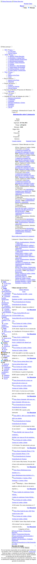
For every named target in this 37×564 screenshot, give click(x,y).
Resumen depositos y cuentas (23, 281)
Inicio (6, 49)
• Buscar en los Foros (13, 75)
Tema (25, 7)
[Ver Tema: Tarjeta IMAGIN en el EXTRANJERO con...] (24, 315)
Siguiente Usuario (31, 141)
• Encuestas (11, 105)
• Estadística (11, 104)
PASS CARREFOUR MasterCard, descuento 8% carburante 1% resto (24, 150)
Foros (6, 72)
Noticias (6, 344)
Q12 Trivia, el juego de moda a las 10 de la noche (25, 269)
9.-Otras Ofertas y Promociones (5, 325)
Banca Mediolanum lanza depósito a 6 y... (23, 475)
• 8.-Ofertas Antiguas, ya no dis (16, 69)
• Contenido (11, 101)
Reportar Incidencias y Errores (5, 372)
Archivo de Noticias (6, 347)
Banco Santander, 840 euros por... (21, 402)
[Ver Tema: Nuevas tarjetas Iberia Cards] (22, 361)
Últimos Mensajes (24, 289)
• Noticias (10, 85)
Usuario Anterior (16, 141)
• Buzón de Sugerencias (14, 98)
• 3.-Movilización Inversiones (16, 61)
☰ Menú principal (5, 47)
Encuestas (6, 377)
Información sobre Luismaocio (24, 114)
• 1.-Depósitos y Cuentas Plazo (16, 58)
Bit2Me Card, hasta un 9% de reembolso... (23, 437)
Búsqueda (6, 341)
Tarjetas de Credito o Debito (26, 153)
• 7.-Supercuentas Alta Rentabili (16, 67)
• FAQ (9, 73)
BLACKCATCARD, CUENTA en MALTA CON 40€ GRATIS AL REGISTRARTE (25, 210)
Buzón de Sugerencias (5, 364)
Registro (26, 3)
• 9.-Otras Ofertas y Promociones (17, 70)
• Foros (10, 77)
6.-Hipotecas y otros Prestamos (6, 311)
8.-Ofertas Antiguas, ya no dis (6, 320)
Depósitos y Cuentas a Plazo (23, 283)
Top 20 (6, 378)
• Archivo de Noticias (13, 86)
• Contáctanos (11, 99)
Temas (6, 54)
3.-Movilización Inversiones (5, 302)
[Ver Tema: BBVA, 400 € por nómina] (21, 415)
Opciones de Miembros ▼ (11, 90)
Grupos (6, 359)
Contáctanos (7, 367)
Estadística (6, 375)
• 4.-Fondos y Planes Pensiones (16, 62)
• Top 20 (10, 107)
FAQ (5, 330)
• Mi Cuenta (11, 91)
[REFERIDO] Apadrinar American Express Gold (24, 219)
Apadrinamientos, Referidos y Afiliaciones (25, 201)
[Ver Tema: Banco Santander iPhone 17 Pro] (23, 451)
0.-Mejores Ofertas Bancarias (6, 290)
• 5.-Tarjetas (11, 64)
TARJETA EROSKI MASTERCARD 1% (21, 275)
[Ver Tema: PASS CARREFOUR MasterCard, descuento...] (24, 340)
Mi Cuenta (6, 356)
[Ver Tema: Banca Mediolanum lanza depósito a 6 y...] (24, 472)
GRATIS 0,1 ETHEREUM (22, 262)
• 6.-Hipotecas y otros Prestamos (16, 65)
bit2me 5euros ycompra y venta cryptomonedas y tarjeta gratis (23, 253)
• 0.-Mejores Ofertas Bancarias (16, 56)
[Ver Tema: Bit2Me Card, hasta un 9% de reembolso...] (24, 434)
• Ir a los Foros (12, 51)
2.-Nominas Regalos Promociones (6, 298)
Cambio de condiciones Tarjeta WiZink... (23, 497)
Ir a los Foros (7, 283)
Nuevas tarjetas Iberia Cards (19, 364)
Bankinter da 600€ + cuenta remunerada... (23, 299)
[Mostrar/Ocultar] (10, 280)
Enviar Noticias (4, 285)
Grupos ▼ (7, 93)
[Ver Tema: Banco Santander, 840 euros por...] (23, 399)
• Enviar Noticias (12, 53)
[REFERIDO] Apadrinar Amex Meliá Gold (24, 190)
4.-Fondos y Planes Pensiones (6, 306)
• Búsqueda (11, 81)
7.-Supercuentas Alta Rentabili (6, 315)
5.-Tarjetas (6, 309)
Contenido (6, 369)
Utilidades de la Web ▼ (10, 96)
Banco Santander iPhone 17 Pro (20, 453)
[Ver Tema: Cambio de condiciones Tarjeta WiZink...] (24, 494)
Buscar (22, 6)
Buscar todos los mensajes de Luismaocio (23, 236)
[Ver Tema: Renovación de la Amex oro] (22, 380)
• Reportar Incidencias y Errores (16, 102)
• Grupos (10, 94)
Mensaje (32, 7)
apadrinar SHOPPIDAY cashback (24, 245)
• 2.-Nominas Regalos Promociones (17, 59)
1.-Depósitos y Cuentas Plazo (6, 293)
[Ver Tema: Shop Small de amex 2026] (21, 511)
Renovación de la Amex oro (19, 383)
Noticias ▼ (7, 83)
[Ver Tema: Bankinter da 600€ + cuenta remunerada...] (24, 296)
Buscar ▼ (7, 78)
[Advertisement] (18, 27)
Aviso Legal (32, 551)
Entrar (30, 3)
